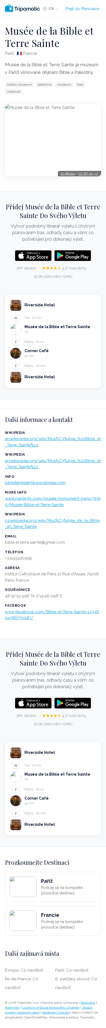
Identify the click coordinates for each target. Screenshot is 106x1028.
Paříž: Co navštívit (71, 970)
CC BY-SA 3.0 (88, 174)
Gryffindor (68, 174)
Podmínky (12, 1007)
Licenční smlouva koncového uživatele (50, 1007)
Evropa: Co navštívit (24, 970)
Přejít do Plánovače (82, 9)
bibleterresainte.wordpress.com (35, 482)
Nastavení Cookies (55, 1012)
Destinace (87, 1003)
